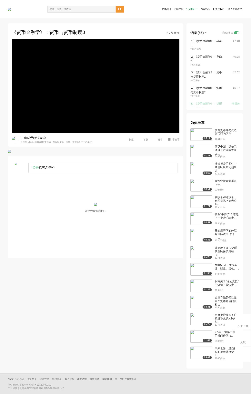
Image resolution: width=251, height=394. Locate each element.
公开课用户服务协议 (125, 379)
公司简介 (31, 379)
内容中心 (205, 9)
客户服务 (69, 379)
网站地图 (107, 379)
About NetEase (16, 379)
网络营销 (94, 379)
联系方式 (44, 379)
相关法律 (82, 379)
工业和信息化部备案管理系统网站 (25, 388)
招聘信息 (57, 379)
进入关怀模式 (235, 9)
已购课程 (178, 9)
